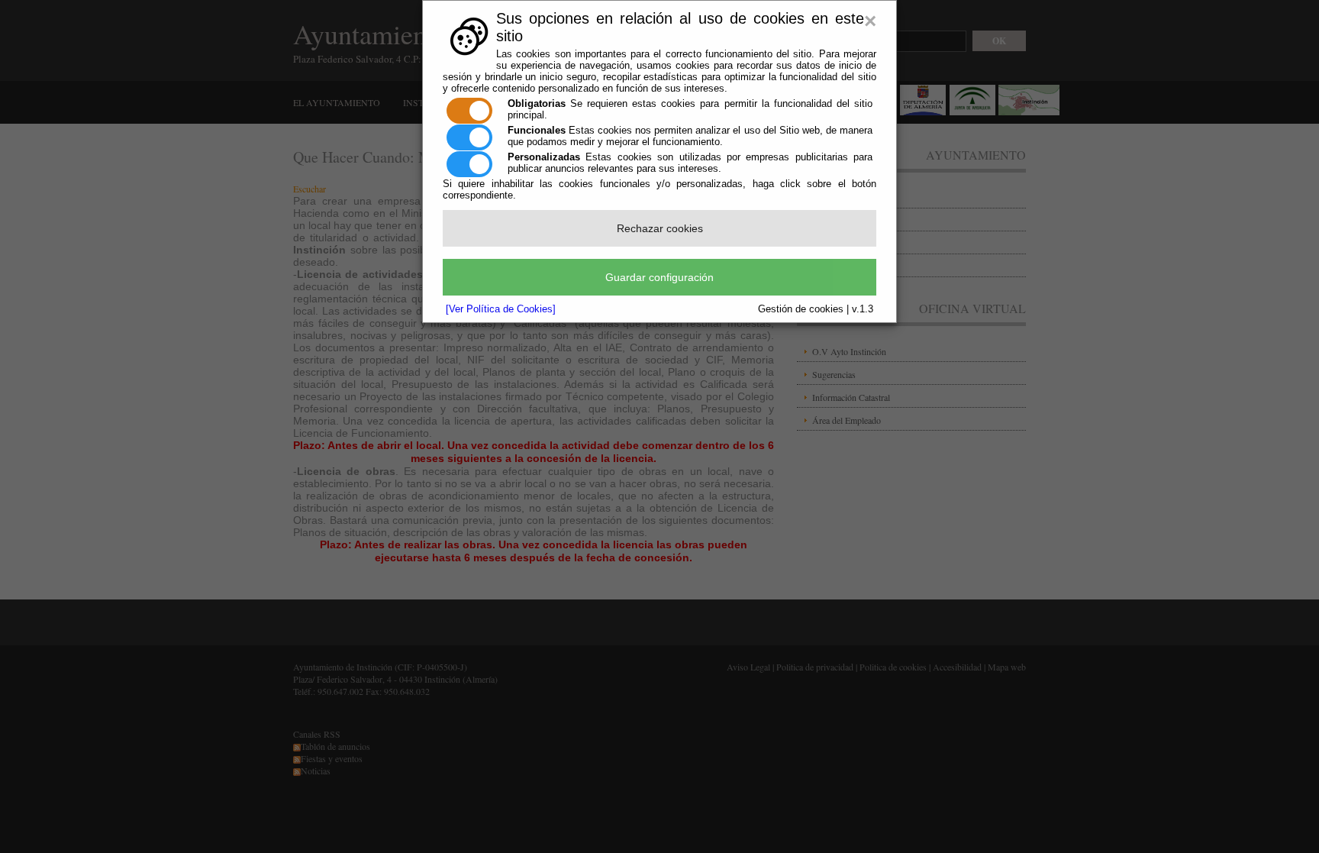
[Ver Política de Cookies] (501, 309)
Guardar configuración (659, 277)
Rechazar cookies (660, 228)
